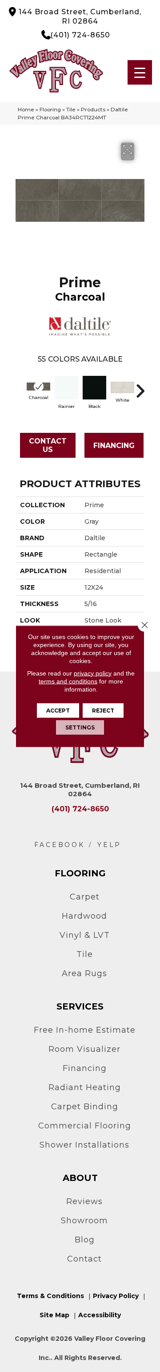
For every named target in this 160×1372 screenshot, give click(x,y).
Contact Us (48, 445)
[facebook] (59, 845)
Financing (114, 445)
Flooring (50, 109)
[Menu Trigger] (140, 72)
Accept (58, 710)
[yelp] (109, 845)
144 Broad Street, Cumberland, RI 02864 (80, 16)
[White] (122, 387)
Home (26, 109)
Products (93, 109)
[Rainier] (66, 388)
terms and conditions (68, 680)
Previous (20, 386)
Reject (103, 710)
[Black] (94, 388)
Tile (71, 109)
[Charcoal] (38, 386)
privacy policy (93, 672)
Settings (80, 727)
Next (140, 386)
